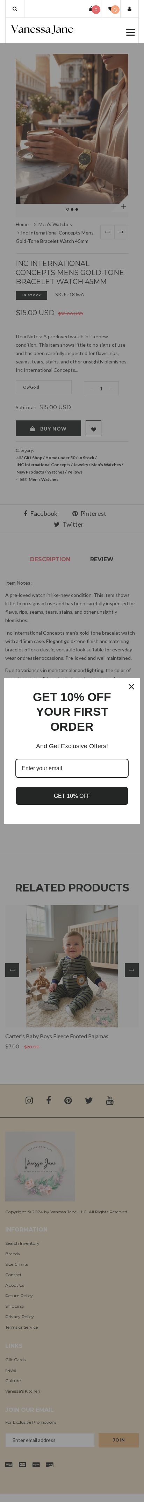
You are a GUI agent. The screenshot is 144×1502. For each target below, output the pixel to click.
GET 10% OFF (72, 796)
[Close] (131, 686)
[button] (15, 8)
